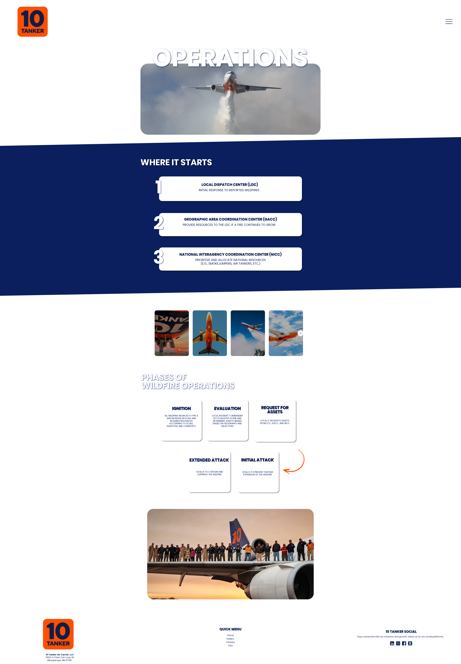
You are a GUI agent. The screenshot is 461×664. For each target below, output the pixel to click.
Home (230, 635)
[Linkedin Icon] (392, 643)
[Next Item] (301, 333)
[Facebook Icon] (404, 643)
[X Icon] (410, 643)
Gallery (230, 638)
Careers (230, 642)
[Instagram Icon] (398, 643)
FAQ (230, 645)
